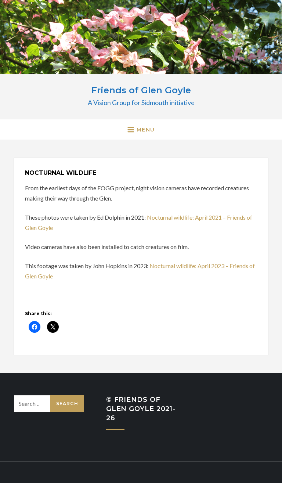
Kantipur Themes (180, 472)
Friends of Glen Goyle (141, 90)
